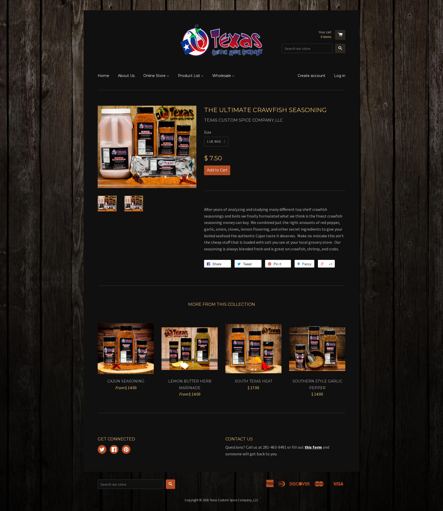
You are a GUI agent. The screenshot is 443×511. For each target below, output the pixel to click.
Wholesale (222, 75)
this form (313, 447)
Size (207, 132)
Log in (339, 75)
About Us (126, 75)
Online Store (155, 75)
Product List (189, 75)
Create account (311, 75)
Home (103, 75)
